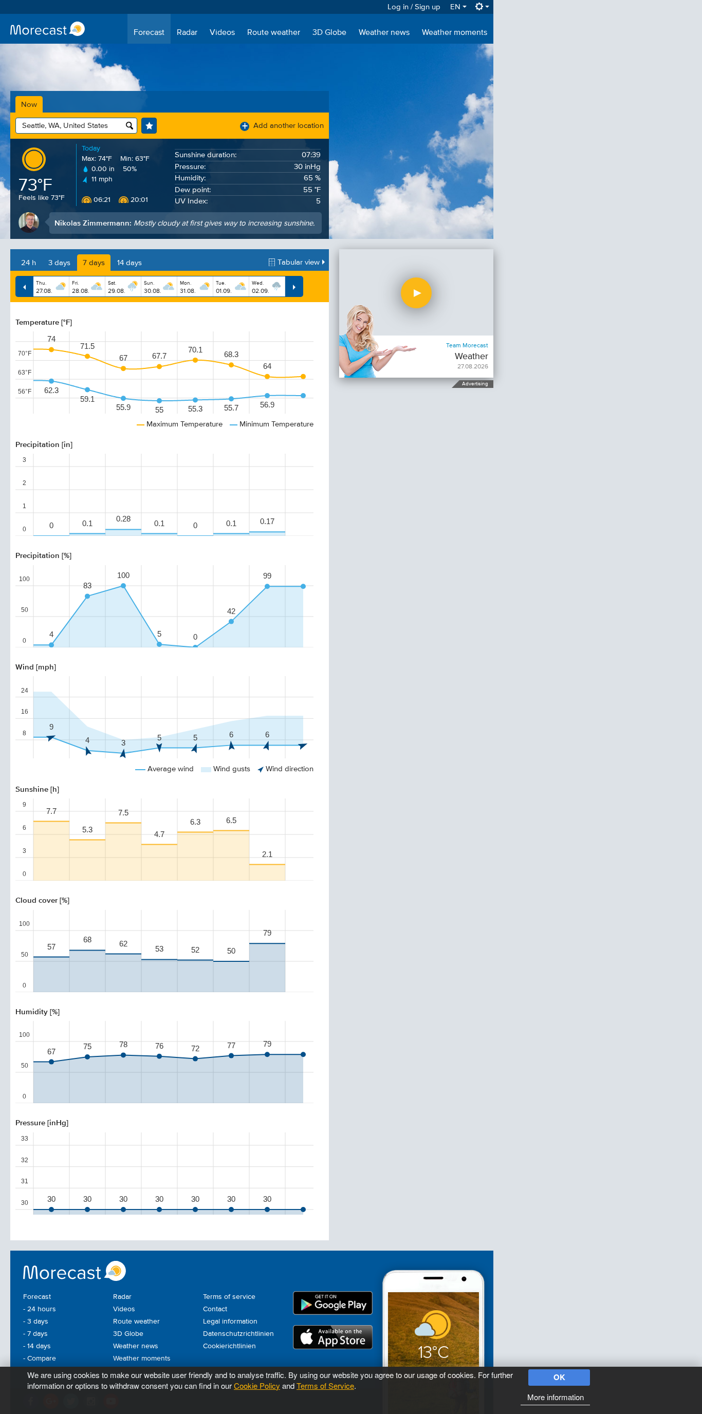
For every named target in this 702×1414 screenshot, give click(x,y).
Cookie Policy (257, 1385)
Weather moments (454, 33)
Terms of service (229, 1296)
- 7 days (35, 1333)
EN (456, 7)
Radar (187, 33)
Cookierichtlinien (229, 1346)
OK (559, 1377)
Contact (215, 1309)
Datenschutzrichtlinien (238, 1333)
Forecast (149, 33)
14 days (129, 263)
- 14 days (37, 1346)
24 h (28, 263)
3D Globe (329, 33)
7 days (94, 263)
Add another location (283, 125)
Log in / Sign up (413, 7)
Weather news (384, 33)
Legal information (230, 1321)
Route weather (273, 33)
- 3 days (35, 1321)
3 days (59, 263)
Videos (222, 33)
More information (555, 1396)
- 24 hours (39, 1309)
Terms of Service (325, 1385)
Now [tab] (29, 104)
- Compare (39, 1358)
